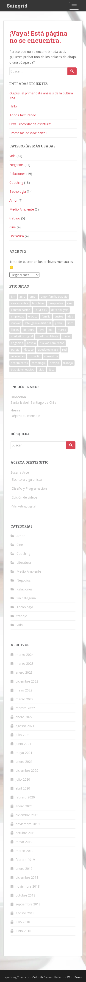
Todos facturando (22, 115)
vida (41, 369)
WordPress (74, 977)
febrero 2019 (25, 859)
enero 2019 (24, 868)
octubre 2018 (25, 895)
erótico (33, 316)
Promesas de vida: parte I (28, 133)
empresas (17, 316)
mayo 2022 (24, 690)
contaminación (20, 310)
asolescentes (19, 303)
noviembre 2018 (28, 886)
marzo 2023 (24, 663)
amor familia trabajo (54, 297)
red (64, 350)
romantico (51, 356)
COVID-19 (40, 310)
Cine (12, 227)
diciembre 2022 (27, 681)
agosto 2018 (25, 913)
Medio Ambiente (21, 209)
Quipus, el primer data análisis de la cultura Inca (41, 95)
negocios (17, 343)
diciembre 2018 (27, 877)
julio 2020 (23, 779)
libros (15, 330)
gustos (59, 316)
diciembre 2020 (27, 770)
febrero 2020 (25, 797)
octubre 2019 (25, 833)
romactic (34, 356)
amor (33, 297)
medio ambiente (47, 336)
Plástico (29, 350)
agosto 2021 (25, 726)
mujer (66, 336)
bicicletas (38, 303)
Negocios (16, 165)
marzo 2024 (24, 654)
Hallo (13, 106)
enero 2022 (24, 717)
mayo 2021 (24, 752)
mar (51, 330)
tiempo (54, 363)
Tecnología (17, 191)
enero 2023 (24, 672)
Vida (12, 156)
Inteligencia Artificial (38, 323)
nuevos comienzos (52, 343)
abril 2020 (23, 788)
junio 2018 (23, 931)
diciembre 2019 (27, 815)
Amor (13, 200)
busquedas (55, 303)
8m (13, 297)
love (41, 330)
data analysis (59, 310)
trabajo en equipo (23, 369)
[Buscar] (72, 71)
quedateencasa (48, 350)
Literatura (16, 236)
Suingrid (17, 6)
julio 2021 (23, 735)
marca (62, 330)
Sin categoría (26, 598)
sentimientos (19, 363)
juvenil (59, 323)
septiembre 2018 (28, 904)
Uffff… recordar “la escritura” (30, 124)
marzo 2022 (24, 699)
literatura (29, 330)
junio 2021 (23, 744)
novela (31, 343)
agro (22, 297)
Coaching (16, 182)
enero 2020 (24, 806)
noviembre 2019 (28, 824)
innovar (16, 323)
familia (46, 316)
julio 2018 (23, 922)
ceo (69, 303)
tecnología (39, 363)
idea (70, 316)
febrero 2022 (25, 708)
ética (51, 369)
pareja (15, 350)
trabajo (14, 218)
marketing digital (22, 336)
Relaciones (17, 173)
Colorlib (37, 977)
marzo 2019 (24, 851)
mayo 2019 (24, 842)
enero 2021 (24, 761)
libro (70, 323)
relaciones (18, 356)
